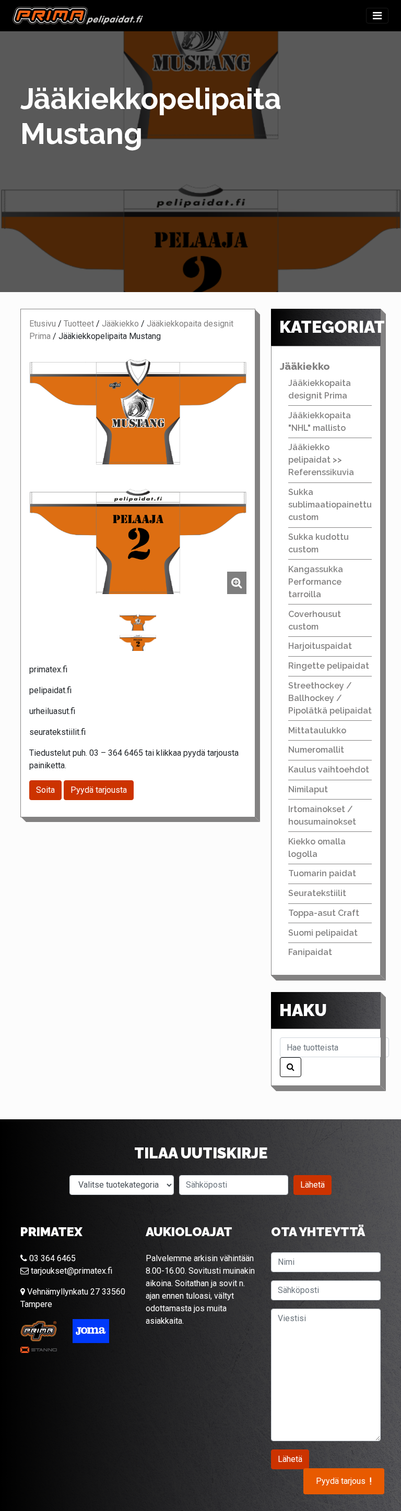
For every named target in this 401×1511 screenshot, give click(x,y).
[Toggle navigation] (377, 15)
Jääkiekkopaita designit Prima (319, 389)
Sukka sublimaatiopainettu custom (330, 504)
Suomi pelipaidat (323, 933)
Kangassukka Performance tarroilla (315, 581)
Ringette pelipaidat (328, 666)
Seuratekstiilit (317, 893)
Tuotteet (79, 324)
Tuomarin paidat (322, 873)
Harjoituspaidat (320, 646)
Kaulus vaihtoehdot (328, 770)
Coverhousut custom (314, 620)
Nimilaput (308, 789)
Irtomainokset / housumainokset (322, 815)
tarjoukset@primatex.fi (70, 1271)
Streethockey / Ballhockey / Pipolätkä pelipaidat (330, 698)
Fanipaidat (310, 952)
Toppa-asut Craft (323, 913)
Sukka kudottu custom (318, 543)
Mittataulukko (317, 730)
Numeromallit (316, 750)
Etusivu (42, 324)
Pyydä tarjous (344, 1481)
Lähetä (312, 1185)
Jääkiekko (120, 324)
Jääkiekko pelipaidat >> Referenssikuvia (321, 459)
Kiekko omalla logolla (317, 848)
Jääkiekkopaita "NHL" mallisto (319, 421)
